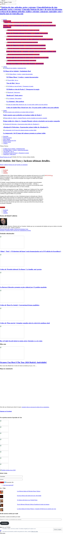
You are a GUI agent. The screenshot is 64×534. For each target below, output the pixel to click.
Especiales (5, 136)
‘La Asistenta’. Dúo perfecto (15, 101)
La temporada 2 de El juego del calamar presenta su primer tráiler (24, 133)
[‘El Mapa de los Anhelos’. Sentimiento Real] (14, 68)
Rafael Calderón (4, 164)
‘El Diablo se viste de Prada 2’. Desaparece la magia (22, 89)
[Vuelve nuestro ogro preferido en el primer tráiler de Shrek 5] (18, 112)
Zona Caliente (6, 139)
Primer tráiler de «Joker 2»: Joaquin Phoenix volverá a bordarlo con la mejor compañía (31, 121)
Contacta (5, 143)
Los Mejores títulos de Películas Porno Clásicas (28, 491)
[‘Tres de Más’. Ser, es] (12, 80)
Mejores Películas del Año (9, 140)
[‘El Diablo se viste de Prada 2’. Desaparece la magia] (19, 86)
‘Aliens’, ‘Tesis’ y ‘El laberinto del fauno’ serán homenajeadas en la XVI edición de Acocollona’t (30, 251)
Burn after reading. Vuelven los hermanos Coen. (14, 229)
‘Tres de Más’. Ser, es (13, 83)
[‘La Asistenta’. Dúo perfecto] (13, 98)
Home (1, 157)
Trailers (5, 110)
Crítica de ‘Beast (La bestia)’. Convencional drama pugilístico (26, 45)
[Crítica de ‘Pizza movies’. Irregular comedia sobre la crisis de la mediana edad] (26, 48)
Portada (5, 19)
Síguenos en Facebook (6, 411)
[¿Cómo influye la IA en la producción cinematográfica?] (4, 431)
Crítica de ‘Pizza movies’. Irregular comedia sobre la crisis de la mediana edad (31, 51)
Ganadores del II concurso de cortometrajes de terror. (15, 230)
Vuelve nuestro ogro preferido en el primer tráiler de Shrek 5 (22, 115)
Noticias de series (7, 137)
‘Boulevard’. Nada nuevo (14, 95)
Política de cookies (34, 531)
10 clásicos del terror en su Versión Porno (27, 500)
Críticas (5, 66)
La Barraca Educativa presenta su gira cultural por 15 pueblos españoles (29, 39)
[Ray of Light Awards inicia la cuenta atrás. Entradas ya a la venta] (22, 54)
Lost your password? (8, 485)
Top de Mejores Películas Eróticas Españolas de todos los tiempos (33, 504)
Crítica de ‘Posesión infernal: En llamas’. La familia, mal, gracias (27, 33)
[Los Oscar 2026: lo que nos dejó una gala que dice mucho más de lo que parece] (4, 456)
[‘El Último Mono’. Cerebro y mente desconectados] (19, 74)
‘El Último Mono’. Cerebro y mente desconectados (22, 77)
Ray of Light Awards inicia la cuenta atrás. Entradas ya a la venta (27, 57)
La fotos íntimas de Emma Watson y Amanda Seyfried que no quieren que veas (36, 508)
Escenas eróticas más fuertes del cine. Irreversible (29, 495)
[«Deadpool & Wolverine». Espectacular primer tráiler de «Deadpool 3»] (21, 124)
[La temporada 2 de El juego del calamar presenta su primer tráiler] (19, 130)
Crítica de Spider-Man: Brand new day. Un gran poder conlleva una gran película (32, 107)
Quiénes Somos (7, 142)
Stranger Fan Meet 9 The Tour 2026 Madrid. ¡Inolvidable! (25, 63)
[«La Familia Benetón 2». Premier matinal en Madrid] (4, 444)
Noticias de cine (7, 21)
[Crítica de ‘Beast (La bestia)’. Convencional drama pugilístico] (22, 42)
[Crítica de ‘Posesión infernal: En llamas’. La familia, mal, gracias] (22, 30)
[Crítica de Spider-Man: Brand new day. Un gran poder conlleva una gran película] (27, 104)
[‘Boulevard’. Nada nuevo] (13, 92)
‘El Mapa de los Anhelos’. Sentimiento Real (17, 71)
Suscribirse (4, 523)
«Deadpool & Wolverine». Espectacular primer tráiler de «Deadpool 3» (26, 127)
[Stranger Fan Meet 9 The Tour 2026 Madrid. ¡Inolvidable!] (21, 60)
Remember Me (10, 482)
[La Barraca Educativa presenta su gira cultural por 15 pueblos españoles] (24, 36)
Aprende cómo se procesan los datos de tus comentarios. (35, 407)
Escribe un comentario (22, 164)
